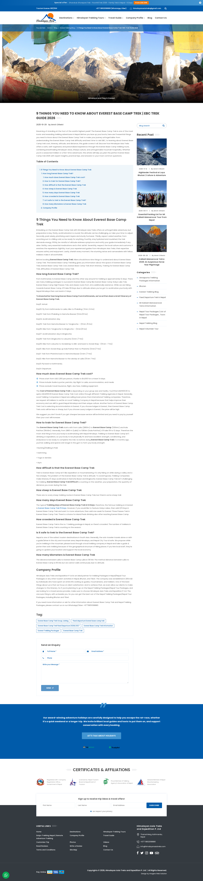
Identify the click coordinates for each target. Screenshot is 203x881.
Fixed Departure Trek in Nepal (152, 297)
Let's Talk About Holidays (101, 735)
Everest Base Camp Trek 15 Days (52, 508)
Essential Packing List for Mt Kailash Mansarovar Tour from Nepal (152, 217)
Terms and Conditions (45, 850)
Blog (150, 17)
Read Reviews (42, 846)
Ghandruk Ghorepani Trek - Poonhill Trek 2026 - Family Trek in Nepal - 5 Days (101, 3)
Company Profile (134, 17)
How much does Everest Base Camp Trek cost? (65, 177)
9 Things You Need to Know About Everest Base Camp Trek (66, 170)
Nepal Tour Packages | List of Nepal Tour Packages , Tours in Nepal (152, 314)
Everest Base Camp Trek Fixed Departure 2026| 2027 (59, 626)
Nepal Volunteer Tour (148, 329)
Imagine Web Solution (158, 874)
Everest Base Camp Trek (72, 631)
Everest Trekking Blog (67, 28)
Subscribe (154, 805)
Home (49, 28)
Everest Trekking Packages (48, 631)
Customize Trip (42, 842)
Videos (106, 842)
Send (49, 688)
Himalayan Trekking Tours (90, 17)
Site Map (73, 850)
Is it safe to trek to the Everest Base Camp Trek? (65, 200)
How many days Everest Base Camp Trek (62, 192)
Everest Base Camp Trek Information (98, 626)
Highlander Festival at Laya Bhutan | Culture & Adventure (152, 174)
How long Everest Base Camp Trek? (58, 173)
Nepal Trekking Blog (148, 323)
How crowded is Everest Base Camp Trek (62, 196)
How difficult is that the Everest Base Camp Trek (65, 185)
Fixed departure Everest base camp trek (88, 621)
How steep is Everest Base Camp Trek (61, 189)
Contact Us (161, 17)
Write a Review (76, 846)
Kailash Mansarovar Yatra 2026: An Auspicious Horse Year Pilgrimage (151, 262)
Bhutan (142, 286)
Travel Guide (114, 17)
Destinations (65, 17)
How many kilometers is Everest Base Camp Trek (65, 204)
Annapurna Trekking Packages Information (149, 279)
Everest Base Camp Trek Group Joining (53, 621)
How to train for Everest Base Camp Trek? (62, 181)
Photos (73, 842)
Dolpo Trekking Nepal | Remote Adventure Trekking (49, 837)
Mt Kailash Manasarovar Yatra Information (150, 304)
